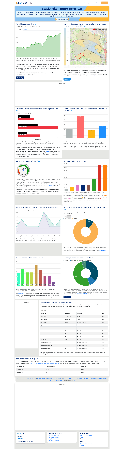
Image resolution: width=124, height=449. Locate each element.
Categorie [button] (43, 310)
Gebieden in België (54, 435)
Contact (82, 445)
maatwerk (21, 293)
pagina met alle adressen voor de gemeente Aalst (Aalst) (45, 363)
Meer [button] (97, 3)
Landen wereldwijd (54, 440)
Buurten (66, 79)
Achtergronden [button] (88, 3)
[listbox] (69, 216)
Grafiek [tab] (19, 29)
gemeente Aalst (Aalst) (82, 293)
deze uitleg (51, 185)
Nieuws (82, 437)
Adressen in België (54, 437)
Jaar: (65, 216)
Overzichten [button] (77, 3)
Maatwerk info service (86, 444)
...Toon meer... (97, 76)
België (47, 151)
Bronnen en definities (86, 435)
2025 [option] (68, 216)
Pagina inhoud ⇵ (63, 19)
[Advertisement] (62, 95)
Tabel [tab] (25, 29)
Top (74, 380)
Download (104, 3)
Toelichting (20, 78)
